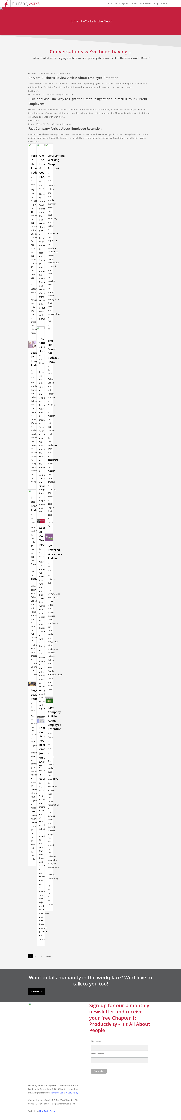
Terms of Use (57, 1092)
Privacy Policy (71, 1092)
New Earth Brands (48, 1111)
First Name (96, 1041)
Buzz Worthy (52, 73)
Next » (48, 956)
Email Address (97, 1054)
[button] (36, 991)
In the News (64, 73)
